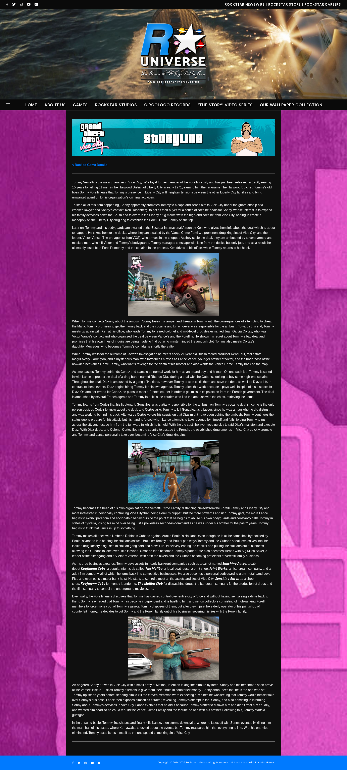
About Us (55, 104)
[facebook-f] (7, 4)
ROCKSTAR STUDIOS (116, 104)
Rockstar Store (284, 4)
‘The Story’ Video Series (225, 104)
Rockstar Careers (322, 4)
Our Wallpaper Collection (291, 104)
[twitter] (14, 4)
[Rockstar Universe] (173, 54)
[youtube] (29, 4)
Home (31, 104)
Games (80, 104)
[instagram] (22, 4)
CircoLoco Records (167, 104)
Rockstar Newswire (244, 4)
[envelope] (36, 4)
